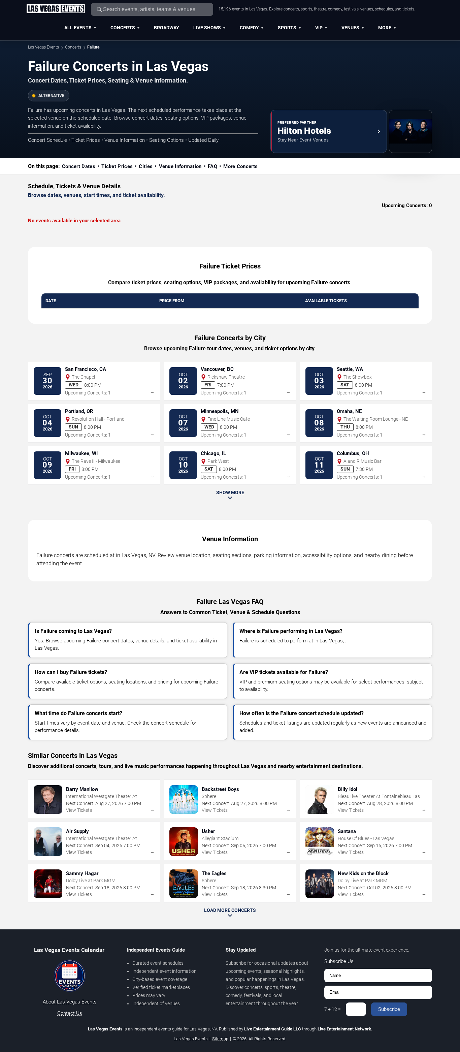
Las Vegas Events (43, 47)
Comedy (249, 27)
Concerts (122, 27)
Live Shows (207, 27)
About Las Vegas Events (70, 1002)
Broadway (166, 27)
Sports (287, 27)
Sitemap (220, 1038)
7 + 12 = (332, 1009)
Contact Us (69, 1013)
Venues (350, 27)
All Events (78, 27)
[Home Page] (55, 9)
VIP (319, 27)
